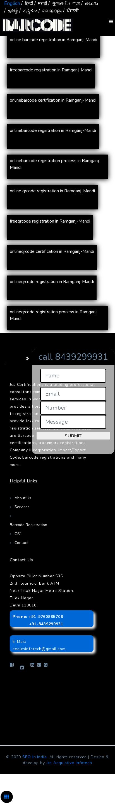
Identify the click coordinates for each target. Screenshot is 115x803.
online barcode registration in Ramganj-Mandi (53, 40)
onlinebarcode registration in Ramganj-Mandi (53, 130)
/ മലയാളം (50, 11)
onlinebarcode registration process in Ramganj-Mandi (55, 164)
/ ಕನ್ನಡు (28, 11)
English (12, 3)
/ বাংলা (74, 3)
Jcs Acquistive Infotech (69, 762)
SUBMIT (73, 436)
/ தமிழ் (11, 11)
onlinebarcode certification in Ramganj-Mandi (53, 100)
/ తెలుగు (89, 3)
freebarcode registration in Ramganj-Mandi (51, 70)
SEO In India (34, 757)
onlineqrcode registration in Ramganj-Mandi (52, 282)
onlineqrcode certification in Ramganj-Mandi (52, 251)
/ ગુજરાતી (58, 3)
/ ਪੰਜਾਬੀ (71, 11)
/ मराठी (40, 3)
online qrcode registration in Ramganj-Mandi (52, 191)
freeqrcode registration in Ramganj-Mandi (50, 221)
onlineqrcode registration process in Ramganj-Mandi (54, 315)
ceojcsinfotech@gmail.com (39, 649)
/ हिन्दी (27, 3)
